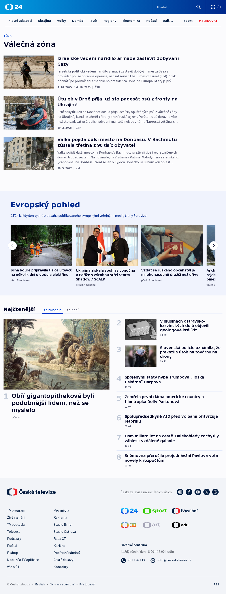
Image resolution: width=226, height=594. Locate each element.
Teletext (13, 531)
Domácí (78, 20)
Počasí (151, 20)
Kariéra (59, 545)
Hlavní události (20, 20)
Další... (168, 20)
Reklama (60, 517)
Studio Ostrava (65, 531)
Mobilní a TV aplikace (23, 559)
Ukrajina (44, 20)
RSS (216, 584)
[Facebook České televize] (188, 492)
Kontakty (61, 566)
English (40, 584)
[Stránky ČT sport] (155, 510)
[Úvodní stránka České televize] (31, 492)
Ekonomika (131, 20)
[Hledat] (199, 7)
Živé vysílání (16, 517)
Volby (61, 20)
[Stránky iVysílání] (185, 510)
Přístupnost (87, 584)
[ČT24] (13, 7)
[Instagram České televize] (180, 492)
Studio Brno (63, 524)
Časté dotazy (63, 559)
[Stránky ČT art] (151, 524)
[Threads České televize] (215, 492)
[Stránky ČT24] (129, 510)
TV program (16, 510)
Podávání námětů (67, 552)
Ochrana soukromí (62, 584)
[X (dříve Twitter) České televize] (206, 492)
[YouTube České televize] (197, 492)
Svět (94, 20)
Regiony (110, 20)
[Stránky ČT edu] (180, 524)
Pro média (61, 510)
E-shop (12, 552)
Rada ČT (60, 538)
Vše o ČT (13, 566)
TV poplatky (16, 524)
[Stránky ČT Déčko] (128, 524)
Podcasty (14, 538)
